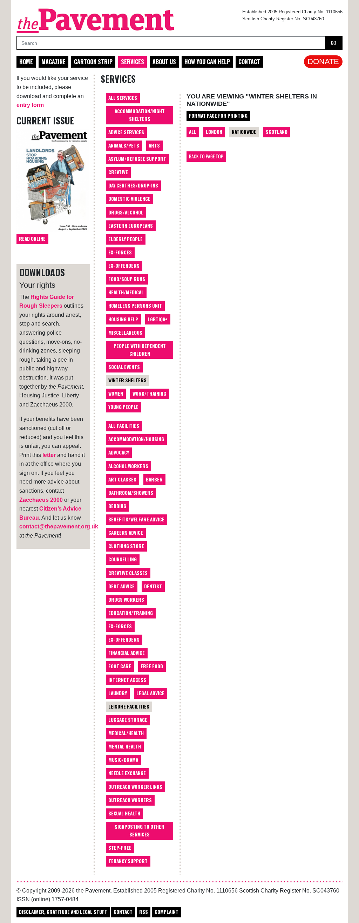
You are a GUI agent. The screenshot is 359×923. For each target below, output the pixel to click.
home (26, 61)
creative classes (128, 572)
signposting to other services (139, 830)
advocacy (118, 452)
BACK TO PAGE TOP (206, 156)
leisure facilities (128, 706)
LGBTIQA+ (158, 319)
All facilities (123, 425)
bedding (117, 506)
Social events (124, 366)
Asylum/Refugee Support (137, 158)
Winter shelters (127, 380)
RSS (143, 911)
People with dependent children (140, 349)
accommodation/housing (136, 439)
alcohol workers (128, 466)
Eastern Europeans (130, 225)
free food (152, 666)
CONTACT (123, 911)
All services (122, 97)
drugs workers (126, 599)
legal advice (150, 693)
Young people (123, 406)
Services (132, 61)
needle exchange (127, 773)
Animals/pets (123, 145)
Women (115, 393)
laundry (117, 693)
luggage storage (127, 719)
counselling (122, 559)
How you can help (207, 61)
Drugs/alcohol (125, 212)
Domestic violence (129, 198)
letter (49, 455)
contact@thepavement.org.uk (58, 526)
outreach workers (130, 800)
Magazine (53, 61)
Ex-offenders (124, 265)
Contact (249, 61)
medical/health (126, 733)
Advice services (126, 132)
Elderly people (125, 238)
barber (154, 479)
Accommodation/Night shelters (140, 115)
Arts (154, 145)
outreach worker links (135, 786)
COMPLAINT (166, 911)
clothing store (126, 545)
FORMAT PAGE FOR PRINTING (218, 115)
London (214, 131)
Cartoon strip (93, 61)
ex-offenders (124, 639)
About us (164, 61)
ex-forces (120, 626)
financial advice (126, 652)
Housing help (123, 319)
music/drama (123, 759)
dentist (153, 586)
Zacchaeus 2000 (41, 500)
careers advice (125, 532)
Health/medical (126, 292)
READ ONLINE (32, 238)
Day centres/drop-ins (133, 185)
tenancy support (128, 860)
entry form (30, 105)
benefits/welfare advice (136, 519)
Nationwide (244, 131)
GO (333, 42)
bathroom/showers (130, 492)
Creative (118, 172)
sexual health (124, 813)
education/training (130, 612)
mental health (124, 746)
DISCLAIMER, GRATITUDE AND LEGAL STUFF (63, 911)
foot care (119, 666)
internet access (127, 679)
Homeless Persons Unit (135, 305)
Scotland (276, 131)
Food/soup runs (126, 278)
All (192, 131)
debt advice (121, 586)
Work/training (149, 393)
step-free (119, 847)
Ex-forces (120, 252)
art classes (122, 479)
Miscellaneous (125, 332)
